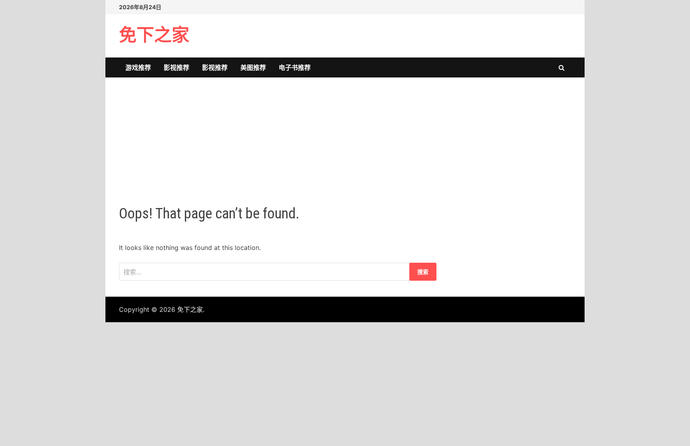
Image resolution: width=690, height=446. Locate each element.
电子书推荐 (295, 67)
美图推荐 (253, 67)
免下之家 (154, 35)
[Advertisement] (345, 133)
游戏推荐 (138, 67)
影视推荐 (176, 67)
